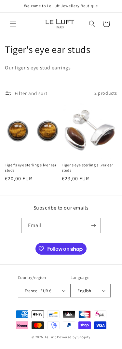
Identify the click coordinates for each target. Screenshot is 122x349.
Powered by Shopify (73, 337)
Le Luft (50, 337)
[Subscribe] (93, 225)
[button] (13, 24)
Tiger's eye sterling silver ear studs (31, 167)
